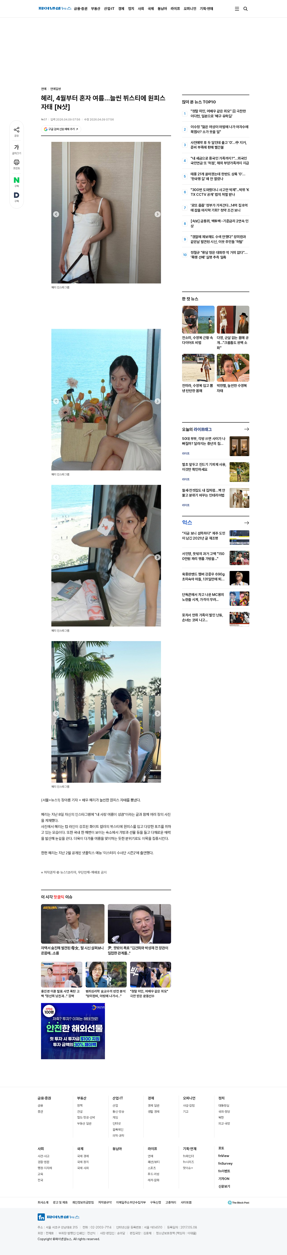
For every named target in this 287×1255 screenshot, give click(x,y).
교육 (40, 1174)
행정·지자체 (45, 1168)
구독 (16, 186)
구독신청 (155, 1202)
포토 (221, 1148)
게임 (115, 1117)
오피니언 (190, 9)
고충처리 (170, 1202)
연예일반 (55, 89)
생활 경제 (153, 1111)
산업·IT (109, 9)
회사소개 (43, 1202)
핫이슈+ (188, 1168)
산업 (115, 1105)
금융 (40, 1105)
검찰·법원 (43, 1162)
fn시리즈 (188, 1162)
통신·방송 (118, 1111)
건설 (80, 1111)
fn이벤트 (224, 1171)
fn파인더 (188, 1156)
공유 (16, 135)
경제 (121, 9)
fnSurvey (225, 1163)
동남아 (162, 9)
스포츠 (152, 1168)
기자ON (223, 1179)
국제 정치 (83, 1162)
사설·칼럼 (189, 1105)
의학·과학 (118, 1135)
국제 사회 (83, 1168)
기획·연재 (206, 9)
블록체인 (118, 1129)
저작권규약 (105, 1202)
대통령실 (223, 1105)
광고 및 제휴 (60, 1202)
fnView (223, 1156)
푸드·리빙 (153, 1174)
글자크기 (16, 153)
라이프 (175, 9)
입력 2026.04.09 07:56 (65, 119)
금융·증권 (80, 9)
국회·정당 (224, 1111)
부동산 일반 (84, 1123)
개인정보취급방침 (83, 1202)
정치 (131, 9)
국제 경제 (83, 1156)
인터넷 (117, 1123)
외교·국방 (224, 1123)
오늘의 (197, 429)
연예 (150, 1156)
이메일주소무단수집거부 (131, 1202)
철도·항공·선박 (86, 1117)
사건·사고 (43, 1156)
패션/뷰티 (154, 1162)
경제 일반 (153, 1105)
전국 (40, 1180)
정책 (80, 1105)
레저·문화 (153, 1180)
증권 (40, 1111)
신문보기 (224, 1186)
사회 (141, 9)
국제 (151, 9)
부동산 (95, 9)
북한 (221, 1117)
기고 (185, 1111)
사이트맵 (186, 1202)
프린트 (16, 168)
